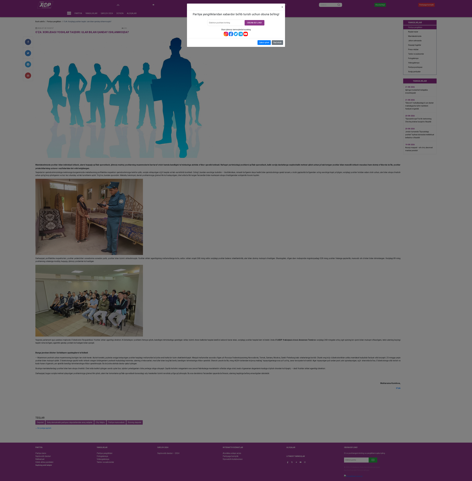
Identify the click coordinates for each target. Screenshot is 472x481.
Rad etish (277, 42)
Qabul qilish (264, 42)
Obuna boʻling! (254, 23)
